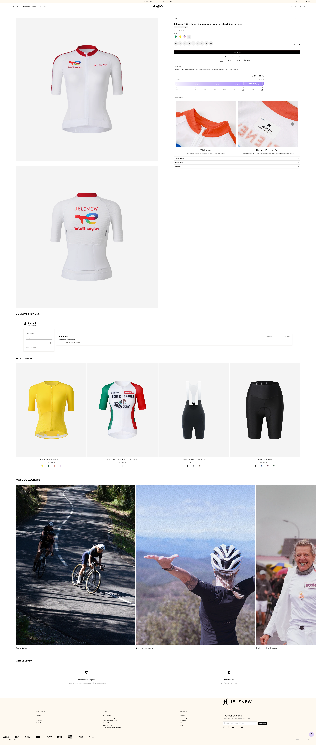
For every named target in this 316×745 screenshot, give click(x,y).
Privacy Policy (185, 387)
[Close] (188, 352)
